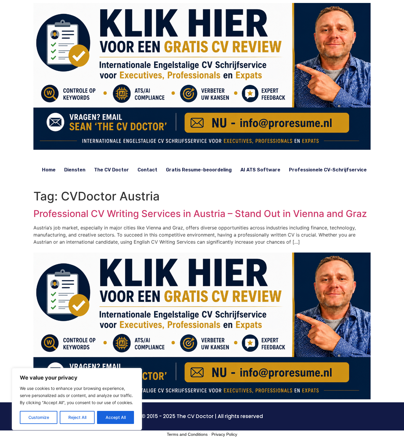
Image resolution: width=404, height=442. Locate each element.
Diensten (74, 170)
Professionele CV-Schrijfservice (328, 170)
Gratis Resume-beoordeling (199, 170)
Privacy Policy (224, 434)
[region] (77, 399)
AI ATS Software (260, 170)
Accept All (116, 417)
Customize (38, 417)
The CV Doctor (111, 170)
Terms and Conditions (187, 434)
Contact (147, 170)
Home (49, 170)
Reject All (77, 417)
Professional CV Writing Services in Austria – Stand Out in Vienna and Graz (200, 213)
